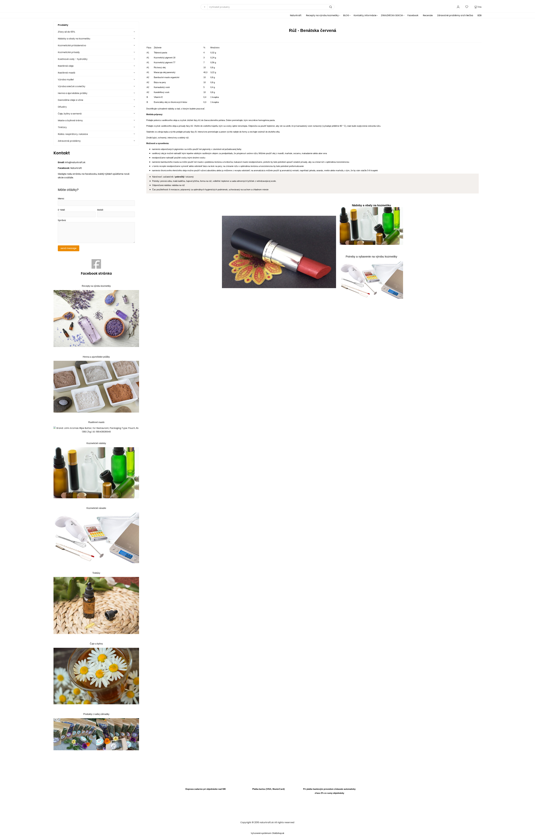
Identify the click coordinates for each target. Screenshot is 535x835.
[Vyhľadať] (204, 7)
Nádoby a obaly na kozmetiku (74, 38)
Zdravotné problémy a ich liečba (455, 15)
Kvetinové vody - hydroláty (72, 59)
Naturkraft (295, 15)
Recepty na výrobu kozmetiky (322, 15)
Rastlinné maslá (66, 72)
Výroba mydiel (66, 79)
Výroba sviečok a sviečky (71, 86)
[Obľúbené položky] (466, 7)
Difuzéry (62, 106)
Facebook (412, 15)
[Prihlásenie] (458, 7)
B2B (479, 15)
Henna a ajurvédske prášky (72, 93)
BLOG (346, 15)
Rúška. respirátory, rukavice (73, 134)
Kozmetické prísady (69, 52)
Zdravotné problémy (69, 141)
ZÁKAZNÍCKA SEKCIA (392, 15)
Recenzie (428, 15)
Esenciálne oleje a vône (70, 100)
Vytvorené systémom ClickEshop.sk (267, 833)
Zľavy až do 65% (66, 31)
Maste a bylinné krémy (70, 120)
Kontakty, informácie (365, 15)
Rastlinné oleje (66, 66)
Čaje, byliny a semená (70, 113)
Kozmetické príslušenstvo (72, 45)
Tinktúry (62, 127)
